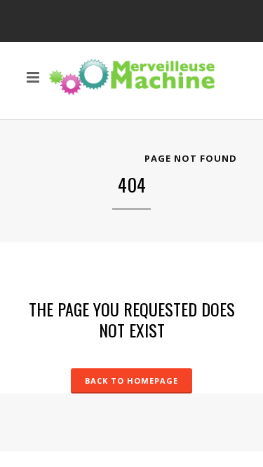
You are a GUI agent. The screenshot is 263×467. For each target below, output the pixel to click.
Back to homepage (131, 380)
